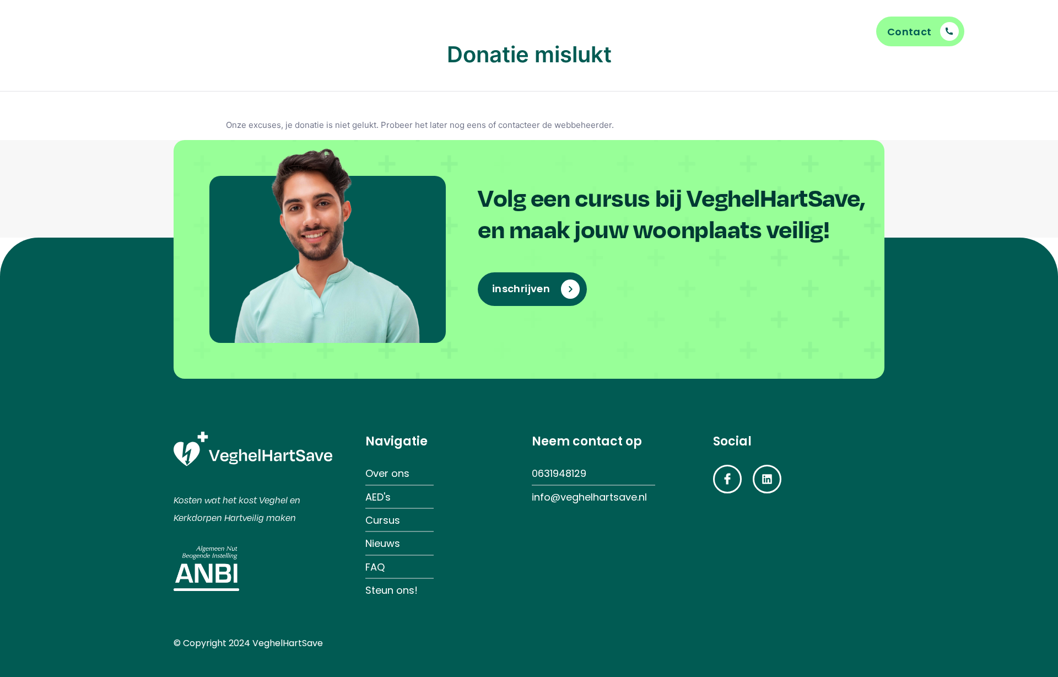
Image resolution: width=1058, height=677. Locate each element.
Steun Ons (541, 31)
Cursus (461, 31)
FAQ (398, 31)
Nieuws (323, 31)
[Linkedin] (767, 479)
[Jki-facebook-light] (727, 479)
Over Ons (688, 31)
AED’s (615, 31)
